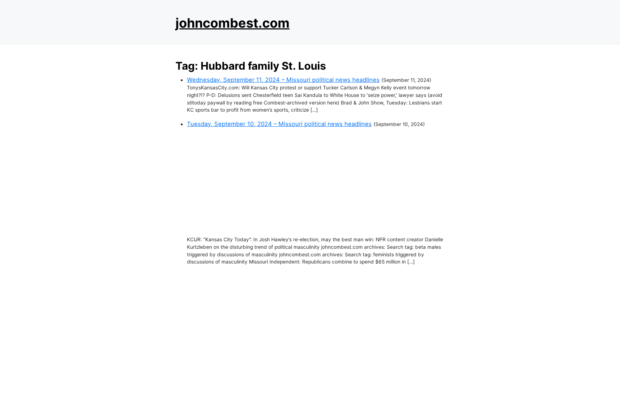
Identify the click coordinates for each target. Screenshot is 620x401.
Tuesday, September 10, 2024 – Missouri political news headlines (279, 123)
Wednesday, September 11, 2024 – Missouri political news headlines (283, 79)
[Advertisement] (316, 182)
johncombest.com (232, 23)
